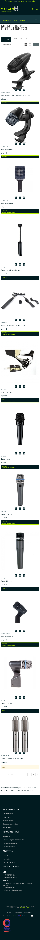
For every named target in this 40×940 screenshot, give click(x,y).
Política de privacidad (10, 843)
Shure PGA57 (5, 459)
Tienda (22, 20)
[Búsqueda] (29, 18)
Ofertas (5, 855)
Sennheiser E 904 (7, 149)
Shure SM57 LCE (6, 581)
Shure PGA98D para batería (10, 270)
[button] (25, 44)
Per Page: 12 (7, 44)
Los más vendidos (9, 862)
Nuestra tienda (8, 820)
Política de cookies (9, 846)
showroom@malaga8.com (13, 890)
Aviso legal (6, 836)
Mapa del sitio (7, 827)
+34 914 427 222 (9, 888)
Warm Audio (5, 756)
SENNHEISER (5, 92)
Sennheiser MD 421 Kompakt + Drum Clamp (16, 95)
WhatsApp (7, 20)
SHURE (3, 267)
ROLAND (4, 389)
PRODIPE (4, 322)
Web (15, 20)
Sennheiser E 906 (7, 203)
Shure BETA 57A (6, 514)
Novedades (6, 859)
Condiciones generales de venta (13, 840)
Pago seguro (7, 817)
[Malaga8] (9, 9)
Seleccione (18, 38)
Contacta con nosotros (10, 824)
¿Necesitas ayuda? (25, 907)
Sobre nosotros (8, 814)
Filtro (5, 39)
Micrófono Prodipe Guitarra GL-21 (13, 325)
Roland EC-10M (6, 392)
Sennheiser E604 (7, 636)
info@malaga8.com (10, 877)
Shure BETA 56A (6, 703)
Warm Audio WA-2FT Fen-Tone (12, 759)
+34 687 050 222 (9, 875)
